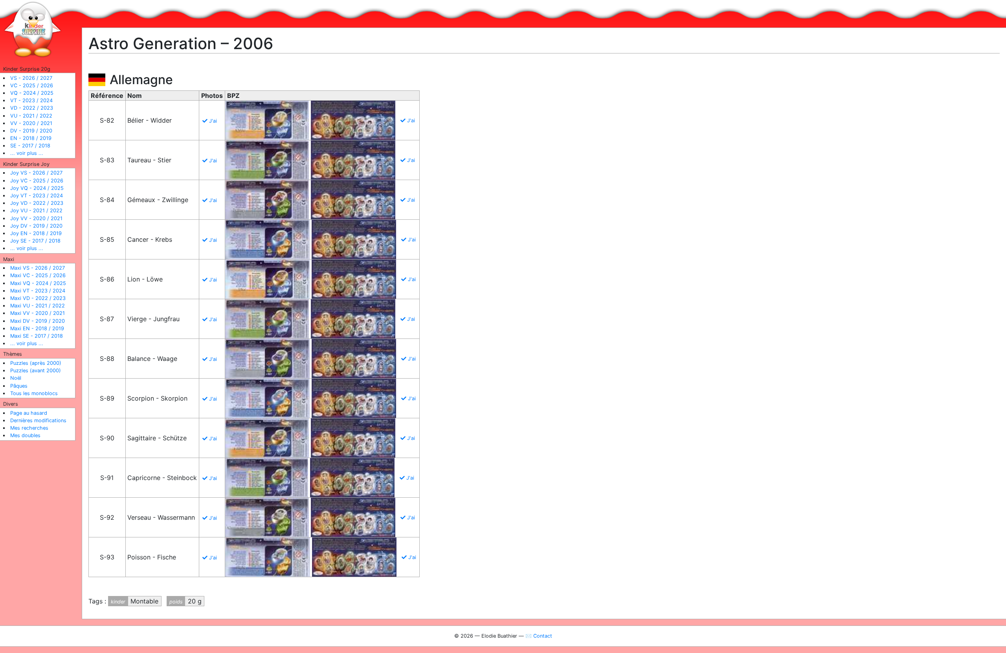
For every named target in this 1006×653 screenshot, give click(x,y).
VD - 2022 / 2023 (31, 108)
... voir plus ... (26, 153)
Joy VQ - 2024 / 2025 (37, 188)
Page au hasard (28, 413)
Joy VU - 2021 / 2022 (36, 210)
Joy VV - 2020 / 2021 (36, 218)
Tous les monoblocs (34, 393)
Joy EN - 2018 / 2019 (36, 233)
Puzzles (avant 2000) (35, 370)
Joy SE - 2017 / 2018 (35, 241)
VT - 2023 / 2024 (31, 100)
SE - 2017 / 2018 (30, 146)
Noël (15, 378)
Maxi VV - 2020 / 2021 (37, 313)
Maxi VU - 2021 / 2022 (37, 306)
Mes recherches (29, 428)
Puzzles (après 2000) (35, 363)
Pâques (19, 386)
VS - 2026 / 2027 (31, 78)
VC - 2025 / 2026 (31, 85)
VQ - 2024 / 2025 (31, 93)
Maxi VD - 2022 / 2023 (38, 298)
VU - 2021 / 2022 (31, 116)
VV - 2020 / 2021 (31, 123)
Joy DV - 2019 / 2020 (36, 226)
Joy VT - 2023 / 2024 (36, 196)
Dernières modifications (38, 420)
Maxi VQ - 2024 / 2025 (38, 283)
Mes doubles (25, 435)
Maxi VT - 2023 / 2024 (37, 291)
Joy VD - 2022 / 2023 (36, 203)
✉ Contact (538, 636)
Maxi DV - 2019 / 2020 (37, 321)
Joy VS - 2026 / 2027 (36, 173)
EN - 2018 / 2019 (30, 138)
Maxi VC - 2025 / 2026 (38, 275)
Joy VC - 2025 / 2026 (36, 181)
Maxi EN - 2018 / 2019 (37, 328)
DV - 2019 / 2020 (31, 131)
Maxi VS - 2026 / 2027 (37, 268)
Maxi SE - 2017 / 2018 (36, 336)
